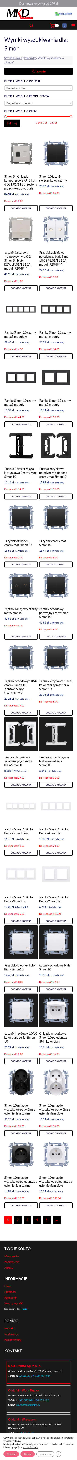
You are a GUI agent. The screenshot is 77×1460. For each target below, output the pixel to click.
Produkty (30, 58)
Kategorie (39, 71)
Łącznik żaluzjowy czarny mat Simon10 (21, 611)
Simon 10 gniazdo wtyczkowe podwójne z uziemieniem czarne (19, 1109)
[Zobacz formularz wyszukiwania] (38, 25)
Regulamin (10, 1297)
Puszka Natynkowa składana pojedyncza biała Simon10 (18, 761)
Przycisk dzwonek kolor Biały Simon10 (20, 967)
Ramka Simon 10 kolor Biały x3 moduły (19, 899)
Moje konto (11, 1256)
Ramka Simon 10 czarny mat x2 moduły (55, 402)
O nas (7, 1286)
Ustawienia (45, 1454)
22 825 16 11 (26, 1433)
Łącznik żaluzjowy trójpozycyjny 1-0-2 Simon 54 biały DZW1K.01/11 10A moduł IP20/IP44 (17, 260)
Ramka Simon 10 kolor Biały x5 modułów (19, 831)
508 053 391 (42, 1400)
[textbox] (38, 88)
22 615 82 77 (26, 1375)
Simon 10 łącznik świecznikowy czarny (53, 178)
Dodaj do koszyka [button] (21, 208)
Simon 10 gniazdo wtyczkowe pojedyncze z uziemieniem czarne (20, 1181)
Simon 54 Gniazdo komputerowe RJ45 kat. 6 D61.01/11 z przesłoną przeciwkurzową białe (20, 182)
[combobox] (38, 88)
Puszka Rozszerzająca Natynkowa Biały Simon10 (54, 761)
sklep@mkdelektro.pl (28, 1404)
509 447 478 (42, 1375)
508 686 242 (26, 1400)
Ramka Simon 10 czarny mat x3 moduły (20, 402)
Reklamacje (11, 1334)
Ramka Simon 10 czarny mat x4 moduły (55, 334)
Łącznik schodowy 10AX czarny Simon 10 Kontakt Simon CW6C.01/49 (20, 687)
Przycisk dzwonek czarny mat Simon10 (18, 543)
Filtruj (12, 123)
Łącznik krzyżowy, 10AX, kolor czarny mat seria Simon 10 (55, 685)
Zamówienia (11, 1261)
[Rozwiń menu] (72, 25)
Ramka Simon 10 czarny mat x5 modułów (20, 334)
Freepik (24, 1308)
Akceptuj (11, 1454)
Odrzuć (27, 1454)
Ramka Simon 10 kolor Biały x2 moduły (54, 899)
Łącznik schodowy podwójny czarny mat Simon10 (53, 613)
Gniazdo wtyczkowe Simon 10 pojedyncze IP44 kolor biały (53, 1037)
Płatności (10, 1291)
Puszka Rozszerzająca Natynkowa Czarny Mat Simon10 (20, 473)
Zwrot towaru (12, 1339)
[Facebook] (64, 25)
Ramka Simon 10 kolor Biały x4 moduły (54, 831)
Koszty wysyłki (13, 1303)
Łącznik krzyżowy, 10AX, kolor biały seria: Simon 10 (20, 1037)
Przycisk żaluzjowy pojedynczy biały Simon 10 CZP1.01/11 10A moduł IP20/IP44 (54, 258)
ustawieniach (30, 1447)
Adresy (8, 1267)
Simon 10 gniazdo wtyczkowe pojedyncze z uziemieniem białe (55, 1181)
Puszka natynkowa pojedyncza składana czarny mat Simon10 (53, 473)
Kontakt (9, 1328)
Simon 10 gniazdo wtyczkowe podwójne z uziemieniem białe (54, 1109)
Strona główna (13, 58)
